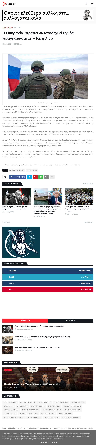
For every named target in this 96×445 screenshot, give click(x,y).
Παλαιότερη (88, 222)
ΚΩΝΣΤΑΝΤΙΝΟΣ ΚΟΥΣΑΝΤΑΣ (13, 418)
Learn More (44, 442)
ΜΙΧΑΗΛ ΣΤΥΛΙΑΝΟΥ (61, 402)
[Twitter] (29, 177)
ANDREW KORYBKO (78, 402)
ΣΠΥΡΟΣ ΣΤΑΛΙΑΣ (10, 414)
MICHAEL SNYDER (54, 406)
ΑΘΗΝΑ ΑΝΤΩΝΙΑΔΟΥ (51, 418)
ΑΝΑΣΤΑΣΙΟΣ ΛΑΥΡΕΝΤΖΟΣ (28, 414)
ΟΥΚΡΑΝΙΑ (20, 170)
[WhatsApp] (40, 177)
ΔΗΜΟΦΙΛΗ (25, 320)
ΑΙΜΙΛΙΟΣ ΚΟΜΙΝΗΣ (64, 414)
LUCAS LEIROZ (8, 406)
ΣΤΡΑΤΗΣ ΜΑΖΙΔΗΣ (10, 402)
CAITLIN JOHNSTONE (34, 418)
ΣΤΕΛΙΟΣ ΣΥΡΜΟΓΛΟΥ (27, 402)
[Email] (46, 177)
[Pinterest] (35, 177)
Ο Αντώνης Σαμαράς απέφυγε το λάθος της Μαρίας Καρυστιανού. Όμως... (43, 337)
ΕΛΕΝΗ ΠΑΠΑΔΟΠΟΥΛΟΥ (30, 410)
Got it (55, 442)
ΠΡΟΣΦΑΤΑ (70, 320)
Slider (35, 170)
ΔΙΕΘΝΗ (17, 28)
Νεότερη (7, 222)
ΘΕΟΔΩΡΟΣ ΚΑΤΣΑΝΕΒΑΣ (72, 406)
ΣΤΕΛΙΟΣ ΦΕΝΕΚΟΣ (38, 406)
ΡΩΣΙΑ (29, 170)
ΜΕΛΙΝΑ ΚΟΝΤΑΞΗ (45, 402)
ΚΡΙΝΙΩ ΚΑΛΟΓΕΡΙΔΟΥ (11, 410)
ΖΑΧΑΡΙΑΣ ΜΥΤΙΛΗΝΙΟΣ (72, 410)
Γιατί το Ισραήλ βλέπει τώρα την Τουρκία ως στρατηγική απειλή (14, 208)
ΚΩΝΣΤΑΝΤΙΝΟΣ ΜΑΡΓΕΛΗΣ (52, 410)
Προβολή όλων (88, 184)
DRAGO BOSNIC (22, 406)
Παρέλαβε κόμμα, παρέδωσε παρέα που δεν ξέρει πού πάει (37, 347)
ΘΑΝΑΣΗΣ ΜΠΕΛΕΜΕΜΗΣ (70, 418)
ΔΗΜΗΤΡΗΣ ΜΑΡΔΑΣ (48, 414)
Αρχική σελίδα (7, 28)
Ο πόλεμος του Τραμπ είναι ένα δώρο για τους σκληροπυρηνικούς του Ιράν (78, 209)
